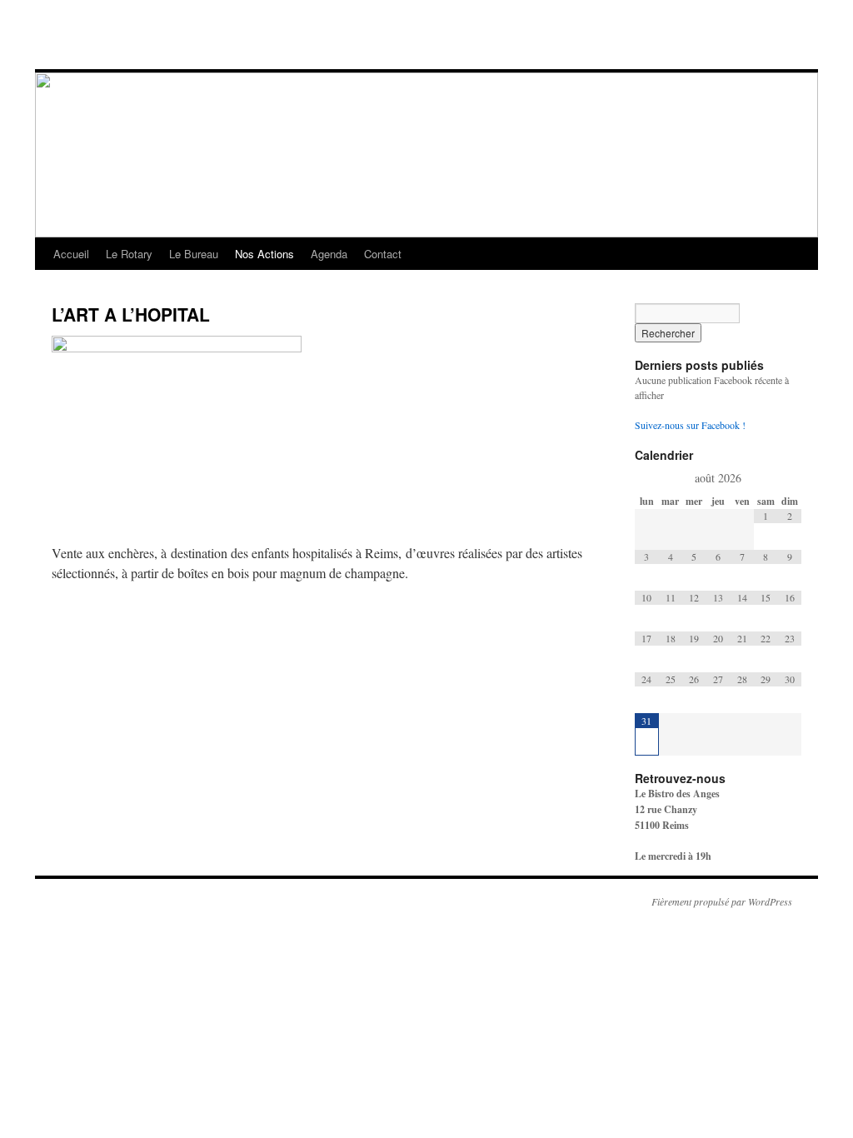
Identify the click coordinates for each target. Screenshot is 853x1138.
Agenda (329, 254)
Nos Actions (264, 254)
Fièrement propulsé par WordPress (721, 901)
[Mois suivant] (789, 478)
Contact (383, 254)
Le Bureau (193, 254)
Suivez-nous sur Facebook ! (690, 425)
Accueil (71, 254)
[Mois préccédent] (647, 478)
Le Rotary (129, 254)
